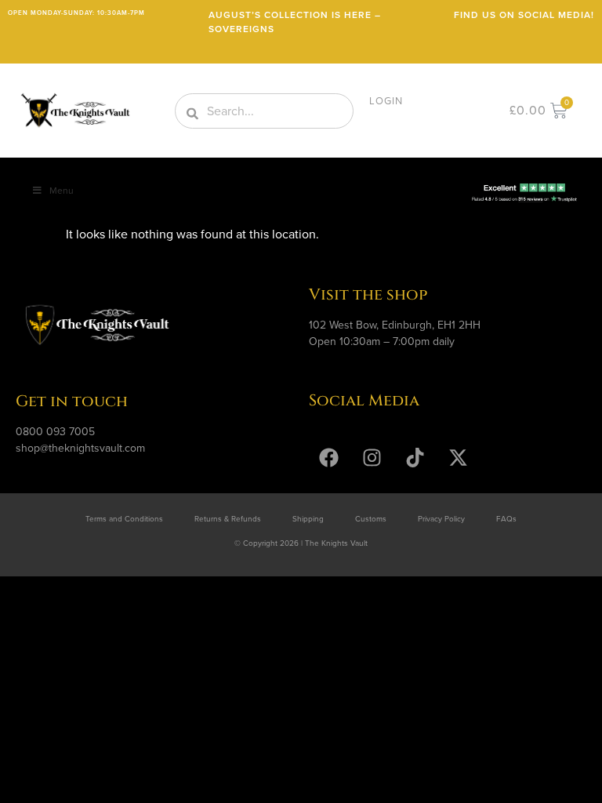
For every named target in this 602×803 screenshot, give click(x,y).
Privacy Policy (441, 519)
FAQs (506, 519)
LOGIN (386, 100)
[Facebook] (328, 458)
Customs (370, 519)
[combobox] (264, 111)
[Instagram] (371, 458)
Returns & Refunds (227, 519)
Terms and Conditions (124, 519)
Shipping (308, 519)
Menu (61, 190)
